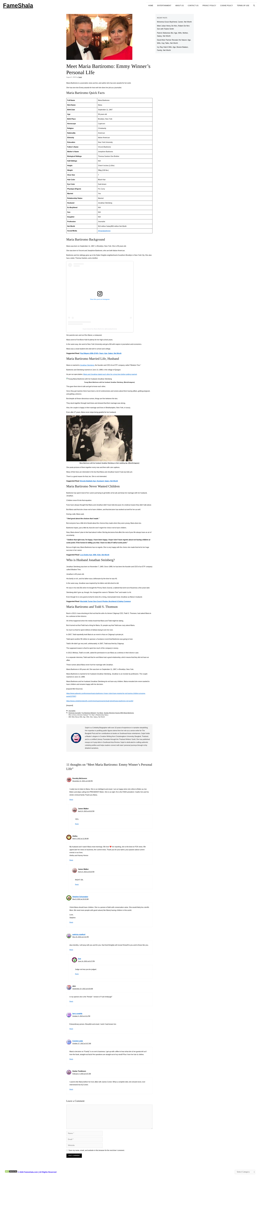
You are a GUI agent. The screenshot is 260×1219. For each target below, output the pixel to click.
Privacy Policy (209, 5)
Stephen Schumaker (80, 897)
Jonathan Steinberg (87, 365)
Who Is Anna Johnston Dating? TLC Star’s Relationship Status (88, 715)
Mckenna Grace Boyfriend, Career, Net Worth (174, 22)
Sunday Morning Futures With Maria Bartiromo (119, 713)
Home (150, 5)
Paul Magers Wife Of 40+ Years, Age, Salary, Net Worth (100, 353)
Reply (71, 799)
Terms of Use (243, 5)
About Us (179, 5)
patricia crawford (78, 934)
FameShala (18, 5)
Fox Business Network (89, 713)
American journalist (74, 713)
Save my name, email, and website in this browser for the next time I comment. (97, 1150)
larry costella (77, 1013)
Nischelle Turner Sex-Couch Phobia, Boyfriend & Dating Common (105, 601)
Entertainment (164, 5)
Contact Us (193, 5)
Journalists (71, 710)
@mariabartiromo (104, 231)
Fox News (100, 713)
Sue (79, 959)
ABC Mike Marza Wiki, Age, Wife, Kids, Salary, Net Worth (86, 717)
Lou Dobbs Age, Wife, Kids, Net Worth (94, 555)
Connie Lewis (77, 1041)
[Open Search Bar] (254, 5)
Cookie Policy (226, 5)
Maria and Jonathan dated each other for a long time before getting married (110, 374)
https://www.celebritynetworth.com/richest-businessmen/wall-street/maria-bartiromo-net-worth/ (99, 701)
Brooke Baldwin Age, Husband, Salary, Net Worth (99, 481)
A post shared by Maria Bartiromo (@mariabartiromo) (100, 329)
